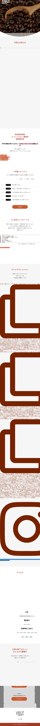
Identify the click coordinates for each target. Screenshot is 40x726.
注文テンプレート (4, 158)
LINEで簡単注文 (3, 156)
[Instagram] (19, 719)
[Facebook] (21, 719)
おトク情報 (8, 188)
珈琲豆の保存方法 (4, 160)
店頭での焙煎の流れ (4, 159)
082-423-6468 (27, 624)
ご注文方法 (23, 1)
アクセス (36, 1)
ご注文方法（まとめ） (5, 157)
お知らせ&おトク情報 (14, 1)
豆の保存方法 (30, 1)
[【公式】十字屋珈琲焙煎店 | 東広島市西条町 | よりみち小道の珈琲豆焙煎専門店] (20, 714)
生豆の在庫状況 (3, 155)
